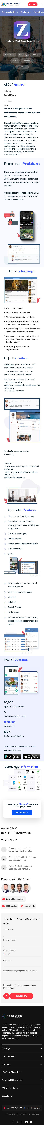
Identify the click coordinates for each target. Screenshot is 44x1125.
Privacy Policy (11, 1114)
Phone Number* (9, 950)
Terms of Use (24, 1114)
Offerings (6, 1048)
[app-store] (31, 756)
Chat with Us (29, 906)
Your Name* (8, 930)
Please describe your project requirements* (20, 971)
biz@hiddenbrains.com (15, 899)
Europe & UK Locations (12, 1080)
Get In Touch (22, 812)
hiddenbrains (11, 906)
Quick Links (7, 1096)
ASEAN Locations (10, 1088)
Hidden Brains (10, 364)
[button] (5, 954)
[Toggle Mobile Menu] (41, 4)
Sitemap (35, 1114)
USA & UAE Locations (11, 1072)
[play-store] (12, 756)
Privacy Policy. (9, 988)
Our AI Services (8, 1056)
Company (7, 960)
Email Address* (9, 940)
